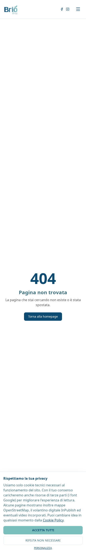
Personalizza (43, 548)
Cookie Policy (53, 520)
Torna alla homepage (43, 316)
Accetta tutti (43, 530)
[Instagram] (67, 9)
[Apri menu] (78, 9)
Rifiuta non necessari (43, 540)
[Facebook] (61, 9)
